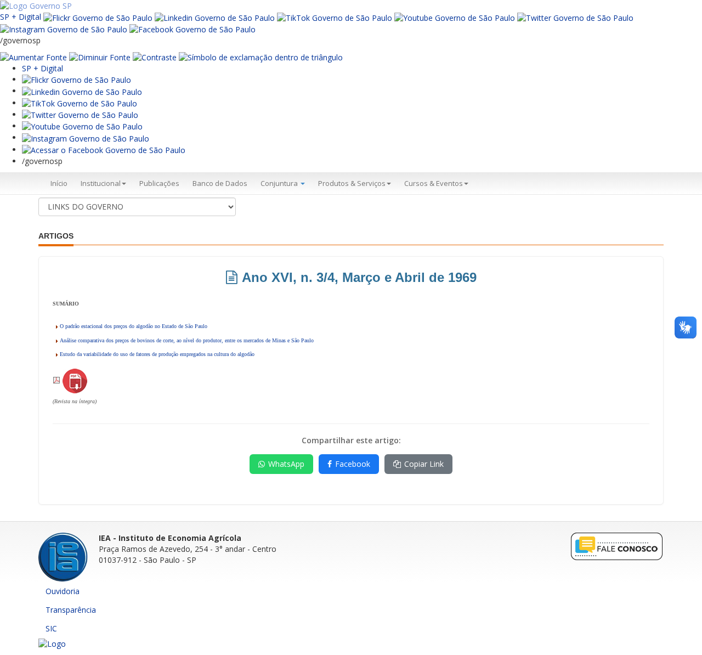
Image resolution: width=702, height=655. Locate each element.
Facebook (352, 464)
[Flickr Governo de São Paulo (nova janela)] (97, 17)
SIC (51, 628)
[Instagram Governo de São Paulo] (63, 29)
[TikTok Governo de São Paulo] (79, 103)
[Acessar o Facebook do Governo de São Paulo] (103, 149)
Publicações (159, 183)
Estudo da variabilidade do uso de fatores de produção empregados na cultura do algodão (157, 354)
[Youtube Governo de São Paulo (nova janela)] (454, 17)
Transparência (71, 610)
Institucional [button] (101, 183)
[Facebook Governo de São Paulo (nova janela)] (192, 29)
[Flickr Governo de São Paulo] (76, 79)
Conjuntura (280, 183)
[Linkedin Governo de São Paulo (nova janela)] (215, 17)
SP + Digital (20, 17)
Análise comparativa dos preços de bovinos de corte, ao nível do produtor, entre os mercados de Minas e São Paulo (187, 340)
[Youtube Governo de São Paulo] (82, 126)
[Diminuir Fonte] (100, 57)
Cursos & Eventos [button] (433, 183)
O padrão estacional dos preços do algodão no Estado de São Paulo (133, 326)
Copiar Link (424, 464)
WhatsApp (286, 464)
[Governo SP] (36, 5)
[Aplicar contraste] (155, 57)
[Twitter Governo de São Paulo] (80, 114)
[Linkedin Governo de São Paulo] (82, 91)
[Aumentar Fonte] (33, 57)
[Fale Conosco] (617, 546)
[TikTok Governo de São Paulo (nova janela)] (334, 17)
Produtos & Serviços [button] (352, 183)
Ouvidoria (63, 591)
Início (58, 183)
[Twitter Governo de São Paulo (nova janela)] (575, 17)
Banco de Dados (220, 183)
